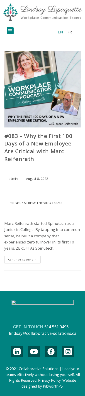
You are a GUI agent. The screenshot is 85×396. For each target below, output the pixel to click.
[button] (10, 30)
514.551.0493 (56, 326)
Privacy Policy (49, 380)
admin (13, 178)
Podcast (15, 203)
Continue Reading (24, 258)
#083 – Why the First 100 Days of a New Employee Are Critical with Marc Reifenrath (38, 147)
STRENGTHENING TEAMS (43, 203)
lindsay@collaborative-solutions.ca (42, 333)
